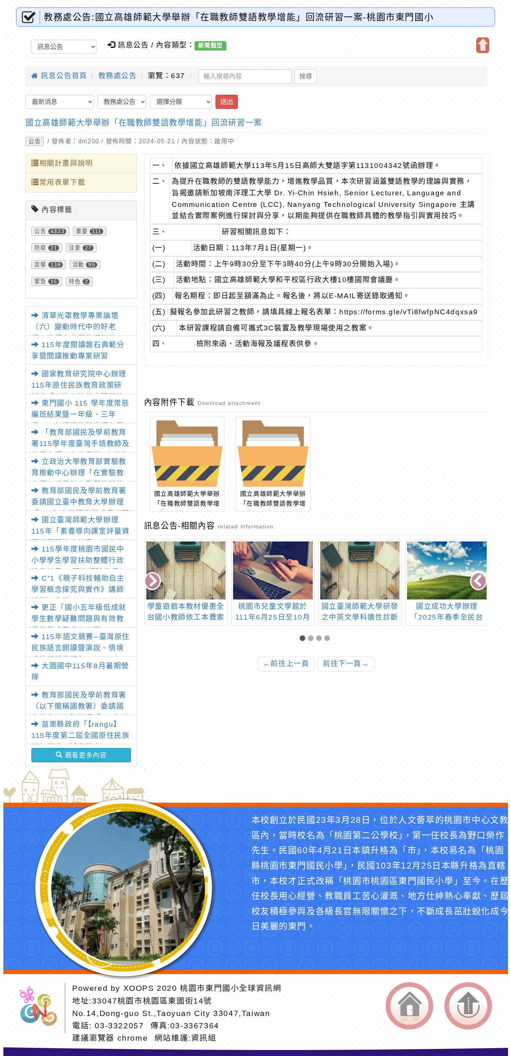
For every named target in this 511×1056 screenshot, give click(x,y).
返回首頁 (409, 1005)
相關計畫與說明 (66, 163)
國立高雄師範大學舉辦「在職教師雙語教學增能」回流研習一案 (143, 122)
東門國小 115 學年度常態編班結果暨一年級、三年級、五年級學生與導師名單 (80, 414)
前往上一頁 (286, 664)
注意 (74, 248)
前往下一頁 (346, 664)
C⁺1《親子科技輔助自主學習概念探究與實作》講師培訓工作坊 (77, 589)
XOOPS (138, 988)
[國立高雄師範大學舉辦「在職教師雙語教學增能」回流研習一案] (273, 453)
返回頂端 (468, 1005)
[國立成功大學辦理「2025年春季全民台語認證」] (360, 570)
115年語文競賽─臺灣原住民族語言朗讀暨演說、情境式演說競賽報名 (80, 648)
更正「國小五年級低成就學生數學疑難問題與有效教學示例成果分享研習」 (78, 619)
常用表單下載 (62, 182)
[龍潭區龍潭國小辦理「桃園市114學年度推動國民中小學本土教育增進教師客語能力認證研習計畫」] (447, 570)
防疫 (40, 248)
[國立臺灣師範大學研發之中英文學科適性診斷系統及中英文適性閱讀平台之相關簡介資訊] (273, 570)
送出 (226, 102)
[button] (304, 639)
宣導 (40, 265)
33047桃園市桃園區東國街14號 (152, 1001)
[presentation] (153, 582)
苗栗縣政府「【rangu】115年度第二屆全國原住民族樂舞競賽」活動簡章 (80, 735)
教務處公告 (117, 76)
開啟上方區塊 (482, 45)
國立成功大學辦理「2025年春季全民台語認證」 (359, 617)
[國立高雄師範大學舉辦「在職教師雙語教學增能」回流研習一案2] (187, 453)
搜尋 (305, 76)
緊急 (40, 281)
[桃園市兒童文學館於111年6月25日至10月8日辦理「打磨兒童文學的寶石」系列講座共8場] (186, 570)
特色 (74, 281)
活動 (78, 265)
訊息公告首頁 (63, 76)
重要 (82, 231)
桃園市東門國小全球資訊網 (230, 988)
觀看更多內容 (84, 755)
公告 (34, 141)
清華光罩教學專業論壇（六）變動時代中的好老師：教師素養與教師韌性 (75, 327)
